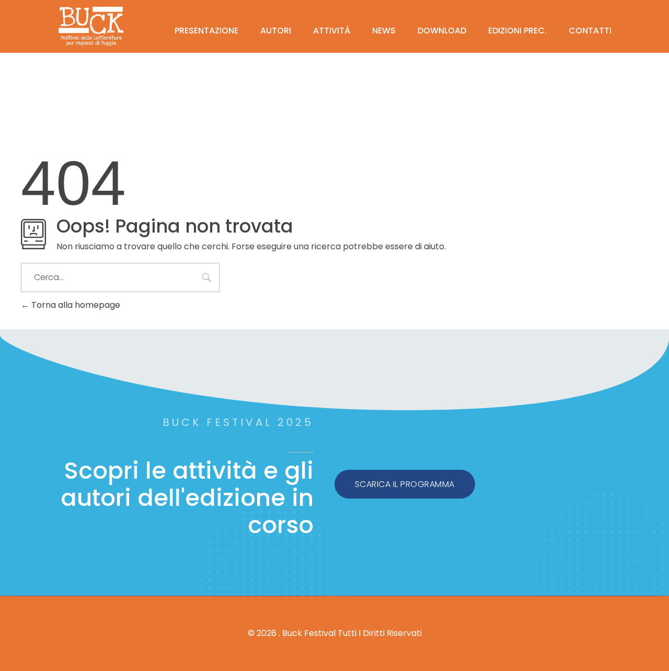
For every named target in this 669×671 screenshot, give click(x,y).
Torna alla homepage (74, 305)
